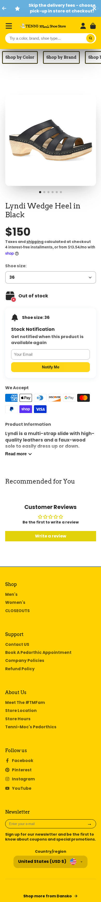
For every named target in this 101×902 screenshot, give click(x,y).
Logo (43, 25)
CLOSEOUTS (17, 610)
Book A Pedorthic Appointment (38, 652)
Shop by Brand (61, 57)
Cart (93, 26)
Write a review (50, 536)
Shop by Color (19, 57)
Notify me (50, 367)
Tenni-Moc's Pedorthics (30, 727)
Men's (11, 594)
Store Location (21, 710)
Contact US (17, 644)
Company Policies (24, 660)
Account (83, 26)
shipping (35, 241)
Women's (15, 602)
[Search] (90, 38)
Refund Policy (20, 669)
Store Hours (18, 719)
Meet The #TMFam (25, 702)
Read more (16, 453)
